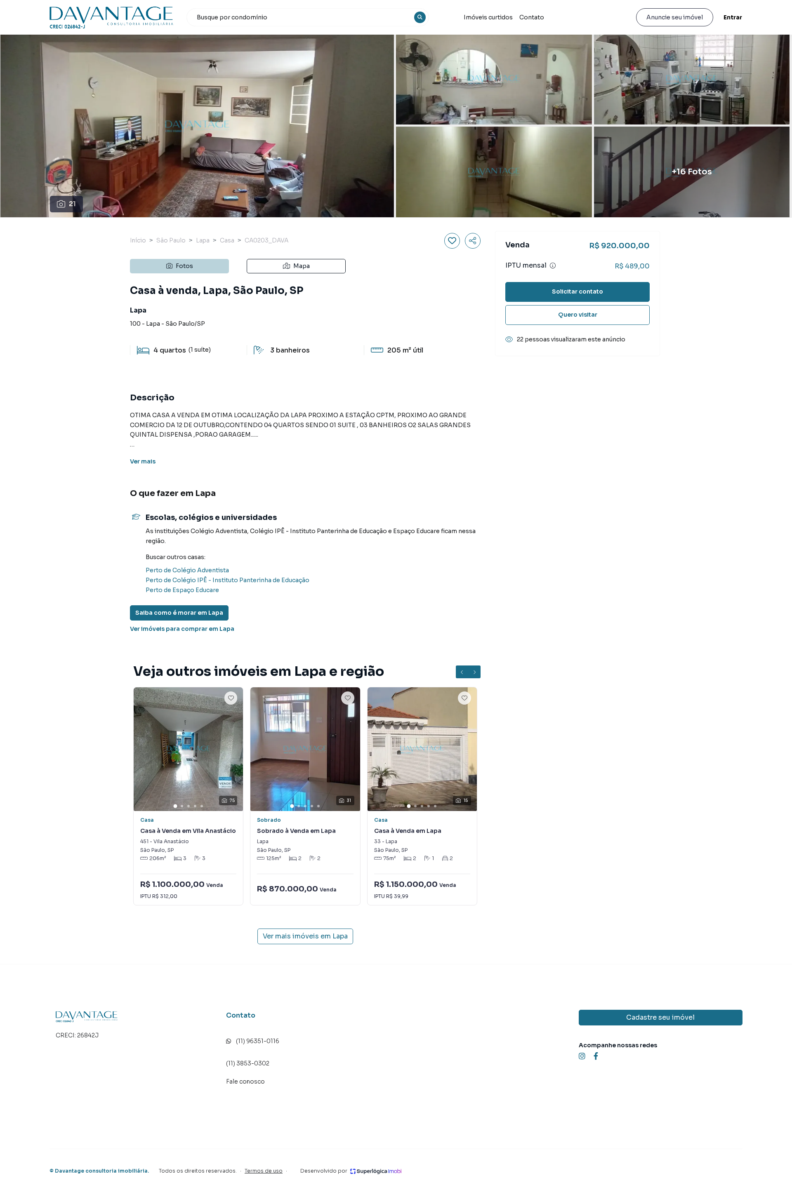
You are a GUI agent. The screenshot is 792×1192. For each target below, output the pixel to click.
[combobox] (307, 17)
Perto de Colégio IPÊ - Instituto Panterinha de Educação (227, 580)
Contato (531, 17)
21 (72, 204)
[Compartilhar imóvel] (473, 241)
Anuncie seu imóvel (674, 17)
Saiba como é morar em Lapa (179, 612)
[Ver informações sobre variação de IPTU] (553, 265)
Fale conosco (245, 1081)
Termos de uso (264, 1171)
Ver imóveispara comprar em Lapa (182, 628)
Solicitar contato (577, 291)
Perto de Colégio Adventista (187, 570)
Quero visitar (577, 314)
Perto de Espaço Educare (182, 590)
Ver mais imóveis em (305, 936)
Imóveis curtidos (488, 17)
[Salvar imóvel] (452, 241)
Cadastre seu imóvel (660, 1017)
